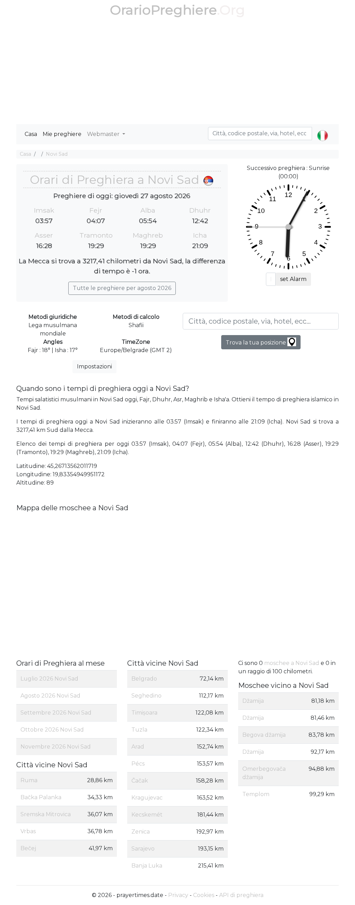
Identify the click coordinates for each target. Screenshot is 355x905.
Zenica (140, 831)
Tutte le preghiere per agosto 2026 (122, 288)
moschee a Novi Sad (291, 663)
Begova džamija (264, 735)
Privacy (178, 895)
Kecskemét (147, 814)
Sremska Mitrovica (45, 814)
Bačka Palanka (40, 797)
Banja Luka (146, 865)
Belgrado (144, 678)
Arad (137, 746)
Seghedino (146, 695)
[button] (322, 130)
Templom (255, 794)
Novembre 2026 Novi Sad (55, 746)
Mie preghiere (62, 134)
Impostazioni (94, 366)
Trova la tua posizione (256, 342)
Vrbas (28, 831)
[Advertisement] (177, 72)
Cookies (203, 895)
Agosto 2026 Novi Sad (50, 695)
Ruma (28, 780)
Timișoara (144, 712)
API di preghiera (241, 895)
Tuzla (139, 729)
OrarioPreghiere (163, 10)
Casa (31, 134)
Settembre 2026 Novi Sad (56, 712)
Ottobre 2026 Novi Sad (52, 729)
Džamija (253, 701)
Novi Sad (57, 154)
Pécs (138, 763)
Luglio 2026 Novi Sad (49, 678)
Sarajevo (143, 848)
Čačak (139, 780)
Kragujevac (147, 797)
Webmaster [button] (104, 134)
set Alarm (293, 279)
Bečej (28, 848)
